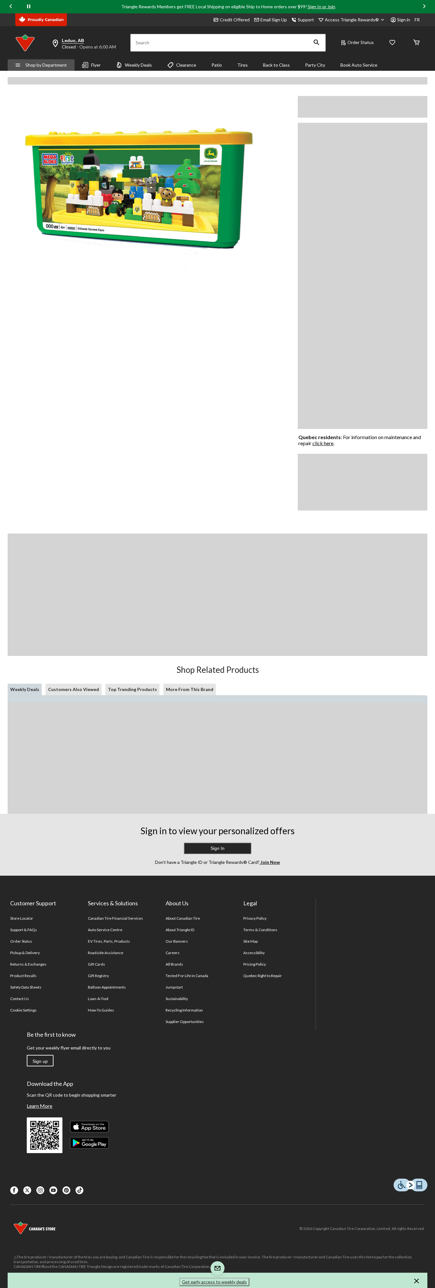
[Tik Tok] (79, 1190)
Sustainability (177, 998)
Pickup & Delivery (25, 952)
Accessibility (254, 952)
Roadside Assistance (106, 952)
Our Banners (177, 941)
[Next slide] (424, 7)
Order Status (360, 42)
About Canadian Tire (183, 918)
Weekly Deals (138, 65)
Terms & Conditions (260, 929)
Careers (173, 952)
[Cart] (416, 43)
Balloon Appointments (107, 987)
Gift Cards (96, 964)
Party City (315, 65)
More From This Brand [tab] (189, 689)
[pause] (28, 7)
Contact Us (19, 998)
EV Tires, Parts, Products (109, 941)
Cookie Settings (23, 1010)
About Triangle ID (180, 929)
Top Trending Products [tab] (132, 689)
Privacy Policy (255, 918)
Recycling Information (184, 1010)
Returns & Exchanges (28, 964)
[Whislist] (392, 43)
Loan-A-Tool (98, 998)
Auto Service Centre (105, 929)
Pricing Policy (254, 964)
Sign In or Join (321, 6)
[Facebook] (14, 1190)
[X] (27, 1190)
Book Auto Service (358, 65)
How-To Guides (101, 1010)
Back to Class (276, 65)
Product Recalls (23, 975)
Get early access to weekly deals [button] (214, 1281)
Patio (216, 65)
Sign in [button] (403, 19)
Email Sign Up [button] (273, 19)
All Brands (174, 964)
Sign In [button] (217, 848)
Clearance (186, 65)
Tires (242, 65)
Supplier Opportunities (185, 1021)
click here (322, 443)
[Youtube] (53, 1190)
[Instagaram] (40, 1190)
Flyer (96, 65)
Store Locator (21, 918)
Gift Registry (98, 975)
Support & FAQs (23, 929)
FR (417, 19)
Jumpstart (174, 987)
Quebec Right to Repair (262, 975)
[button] (316, 43)
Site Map (250, 941)
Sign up (40, 1061)
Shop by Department (46, 65)
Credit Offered (235, 19)
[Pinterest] (66, 1190)
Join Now (270, 862)
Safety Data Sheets (26, 987)
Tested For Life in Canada (187, 975)
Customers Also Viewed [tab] (73, 689)
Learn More (39, 1106)
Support (306, 19)
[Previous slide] (11, 7)
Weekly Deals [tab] (24, 689)
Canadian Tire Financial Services (115, 918)
